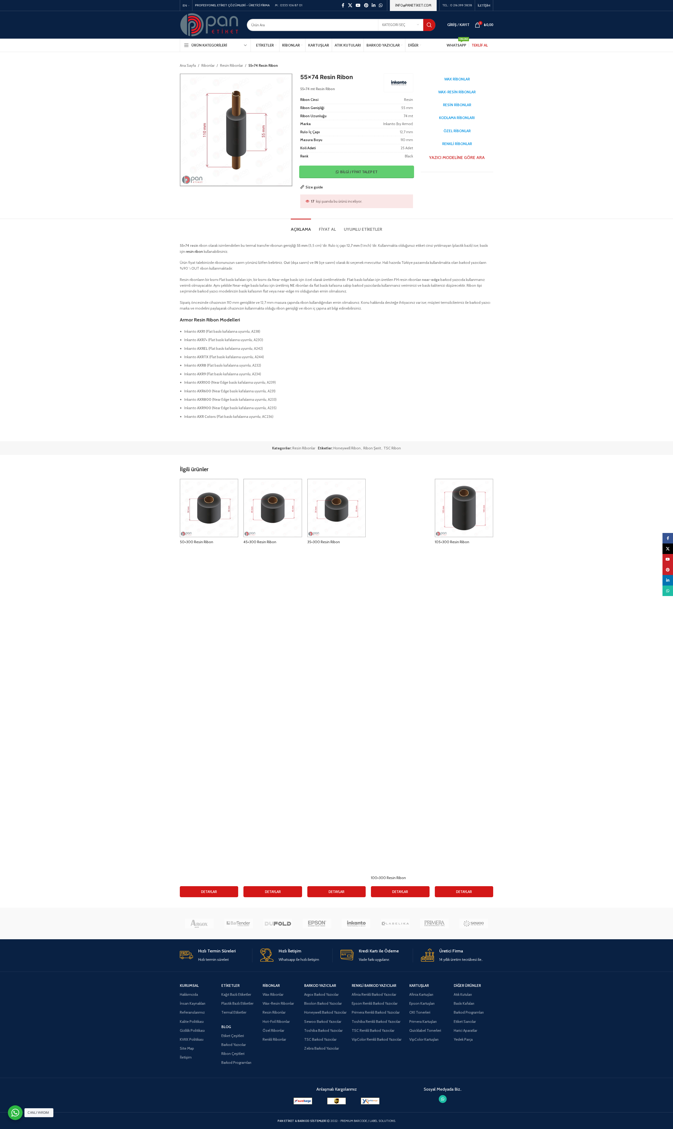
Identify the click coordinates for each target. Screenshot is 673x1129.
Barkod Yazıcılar (233, 1044)
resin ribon (194, 251)
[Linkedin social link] (373, 5)
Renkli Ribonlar (274, 1039)
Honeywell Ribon (347, 448)
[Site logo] (209, 24)
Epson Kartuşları (422, 1003)
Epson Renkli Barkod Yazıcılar (374, 1003)
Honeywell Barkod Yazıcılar (325, 1012)
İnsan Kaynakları (192, 1003)
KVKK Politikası (191, 1039)
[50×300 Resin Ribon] (209, 508)
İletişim (186, 1057)
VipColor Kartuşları (424, 1039)
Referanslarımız (192, 1012)
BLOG (226, 1026)
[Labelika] (395, 923)
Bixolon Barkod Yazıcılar (323, 1003)
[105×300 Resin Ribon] (464, 508)
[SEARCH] (429, 25)
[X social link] (350, 5)
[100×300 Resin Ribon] (400, 676)
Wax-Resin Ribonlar (278, 1003)
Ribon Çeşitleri (232, 1053)
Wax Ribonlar (273, 994)
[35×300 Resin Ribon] (336, 508)
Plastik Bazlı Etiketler (237, 1003)
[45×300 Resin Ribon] (272, 508)
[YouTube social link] (358, 5)
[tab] (301, 227)
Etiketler (230, 985)
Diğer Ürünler (467, 985)
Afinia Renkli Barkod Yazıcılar (374, 994)
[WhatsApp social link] (380, 5)
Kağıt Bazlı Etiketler (236, 994)
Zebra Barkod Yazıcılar (321, 1048)
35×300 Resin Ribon (323, 542)
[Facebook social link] (343, 5)
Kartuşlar (419, 985)
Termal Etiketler (233, 1012)
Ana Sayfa (188, 65)
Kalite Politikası (192, 1021)
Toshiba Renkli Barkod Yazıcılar (376, 1021)
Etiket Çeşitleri (232, 1035)
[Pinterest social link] (366, 5)
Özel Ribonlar (273, 1030)
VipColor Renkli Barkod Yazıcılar (376, 1039)
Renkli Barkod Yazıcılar (374, 985)
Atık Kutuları (463, 994)
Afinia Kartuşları (421, 994)
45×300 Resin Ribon (259, 542)
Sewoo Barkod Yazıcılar (322, 1021)
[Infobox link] (216, 955)
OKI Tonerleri (419, 1012)
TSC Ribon (392, 448)
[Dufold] (277, 923)
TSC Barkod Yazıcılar (320, 1039)
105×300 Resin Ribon (452, 542)
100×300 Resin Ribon (388, 877)
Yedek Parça (463, 1039)
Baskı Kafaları (464, 1003)
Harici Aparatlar (465, 1030)
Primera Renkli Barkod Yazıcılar (376, 1012)
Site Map (187, 1048)
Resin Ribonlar (231, 65)
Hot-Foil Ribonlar (276, 1021)
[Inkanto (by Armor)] (356, 923)
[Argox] (199, 923)
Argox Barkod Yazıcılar (321, 994)
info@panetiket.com (413, 5)
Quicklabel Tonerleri (425, 1030)
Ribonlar (208, 65)
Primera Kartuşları (423, 1021)
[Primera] (434, 923)
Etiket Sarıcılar (465, 1021)
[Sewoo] (473, 923)
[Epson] (316, 923)
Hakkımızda (189, 994)
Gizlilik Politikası (192, 1030)
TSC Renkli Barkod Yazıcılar (373, 1030)
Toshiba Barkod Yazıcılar (323, 1030)
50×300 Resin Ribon (196, 542)
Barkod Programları (236, 1062)
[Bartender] (238, 923)
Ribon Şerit (372, 448)
